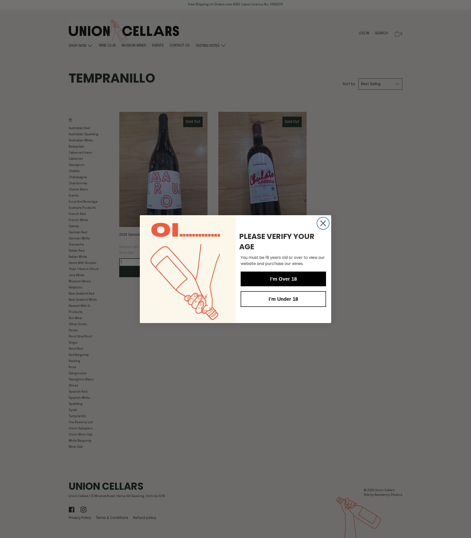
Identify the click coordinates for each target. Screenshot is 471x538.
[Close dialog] (323, 223)
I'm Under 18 (283, 299)
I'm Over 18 (283, 279)
